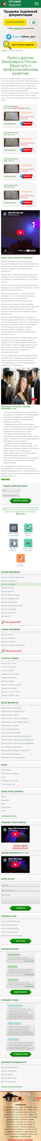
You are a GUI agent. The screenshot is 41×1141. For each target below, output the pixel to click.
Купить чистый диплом (9, 932)
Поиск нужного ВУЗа (13, 622)
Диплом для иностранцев (10, 595)
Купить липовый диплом (10, 929)
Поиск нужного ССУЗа (13, 651)
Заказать (27, 123)
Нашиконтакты (20, 565)
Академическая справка (10, 674)
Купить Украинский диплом (11, 754)
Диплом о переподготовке (11, 733)
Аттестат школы (7, 671)
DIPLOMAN (22, 1094)
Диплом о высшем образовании (13, 577)
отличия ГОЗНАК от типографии (13, 535)
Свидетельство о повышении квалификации (17, 740)
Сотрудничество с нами (9, 781)
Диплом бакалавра (8, 584)
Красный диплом (7, 592)
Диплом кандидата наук (10, 599)
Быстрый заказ (27, 113)
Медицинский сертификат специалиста (15, 751)
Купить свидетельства (9, 925)
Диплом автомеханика (9, 1067)
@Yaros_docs (20, 514)
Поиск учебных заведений (23, 45)
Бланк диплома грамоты (10, 729)
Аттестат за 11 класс (9, 664)
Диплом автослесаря (9, 1071)
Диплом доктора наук (9, 602)
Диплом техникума (8, 638)
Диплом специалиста (9, 581)
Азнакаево (5, 800)
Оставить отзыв (20, 1054)
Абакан (3, 797)
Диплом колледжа (8, 642)
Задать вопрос (20, 992)
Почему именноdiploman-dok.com (20, 846)
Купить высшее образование (11, 936)
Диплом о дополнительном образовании (16, 736)
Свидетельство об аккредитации (13, 758)
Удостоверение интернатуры (11, 747)
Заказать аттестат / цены (10, 692)
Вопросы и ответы (28, 535)
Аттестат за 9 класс (8, 667)
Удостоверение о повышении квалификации (17, 743)
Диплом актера (7, 1075)
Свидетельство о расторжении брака (15, 722)
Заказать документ (15, 22)
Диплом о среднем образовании (13, 645)
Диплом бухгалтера (8, 1082)
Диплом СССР (5, 616)
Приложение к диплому (10, 726)
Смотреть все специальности (11, 1087)
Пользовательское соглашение (20, 1140)
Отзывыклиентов (13, 550)
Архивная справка (8, 681)
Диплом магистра (7, 588)
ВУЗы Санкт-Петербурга (10, 774)
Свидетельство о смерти (10, 715)
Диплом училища (7, 635)
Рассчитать (33, 22)
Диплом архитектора (9, 1078)
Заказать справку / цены (10, 695)
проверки (18, 28)
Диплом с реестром (8, 613)
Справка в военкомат (9, 688)
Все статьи (20, 941)
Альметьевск (6, 807)
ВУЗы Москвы (6, 770)
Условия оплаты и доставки (28, 550)
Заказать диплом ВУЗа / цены (12, 606)
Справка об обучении (9, 678)
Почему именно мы (8, 784)
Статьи (3, 777)
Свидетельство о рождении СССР (13, 711)
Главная (4, 51)
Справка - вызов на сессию (11, 685)
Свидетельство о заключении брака (14, 719)
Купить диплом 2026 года (10, 921)
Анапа (3, 811)
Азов (3, 804)
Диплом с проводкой (9, 609)
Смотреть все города (8, 816)
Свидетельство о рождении (11, 708)
